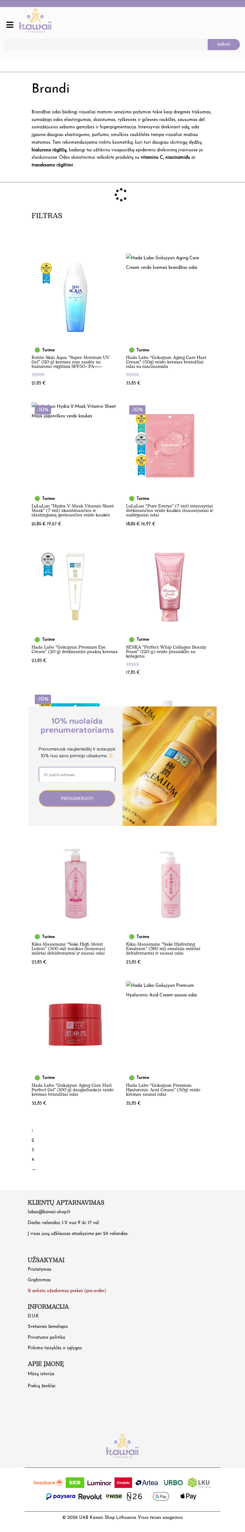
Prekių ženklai (42, 1386)
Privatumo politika (46, 1337)
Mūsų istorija (41, 1374)
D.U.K (33, 1316)
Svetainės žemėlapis (48, 1326)
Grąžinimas (39, 1280)
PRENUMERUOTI (77, 798)
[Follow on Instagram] (34, 1405)
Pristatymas (39, 1269)
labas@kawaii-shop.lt (49, 1212)
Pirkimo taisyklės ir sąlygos (55, 1348)
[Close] (209, 713)
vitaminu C (152, 157)
